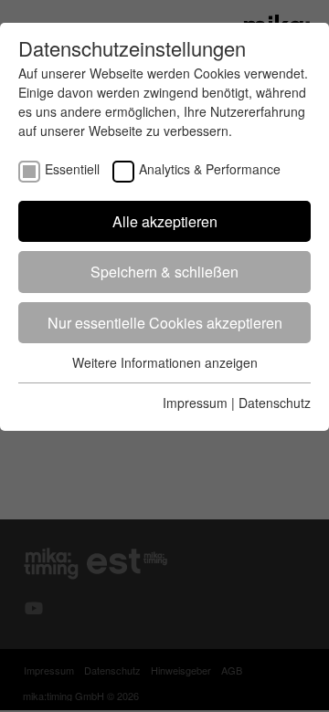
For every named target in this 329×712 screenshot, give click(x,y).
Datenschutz (275, 402)
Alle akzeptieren (165, 221)
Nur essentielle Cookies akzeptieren (165, 322)
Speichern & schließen (164, 271)
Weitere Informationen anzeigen (165, 362)
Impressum (195, 402)
